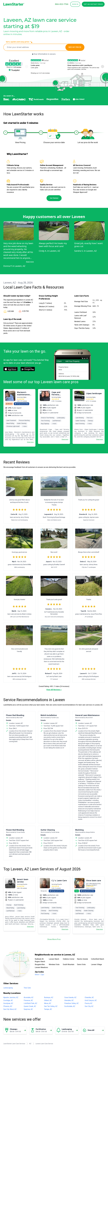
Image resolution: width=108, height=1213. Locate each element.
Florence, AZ (28, 1000)
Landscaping (8, 988)
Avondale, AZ (28, 997)
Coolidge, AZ (8, 1000)
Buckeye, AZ (48, 997)
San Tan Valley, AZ (50, 1006)
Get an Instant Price (93, 4)
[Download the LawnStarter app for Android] (28, 369)
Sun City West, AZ (10, 1009)
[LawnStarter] (13, 4)
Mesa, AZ (47, 1003)
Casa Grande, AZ (70, 997)
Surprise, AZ (28, 1009)
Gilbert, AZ (48, 1000)
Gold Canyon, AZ (91, 1000)
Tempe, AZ (48, 1009)
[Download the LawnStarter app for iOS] (10, 369)
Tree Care (27, 988)
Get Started (54, 198)
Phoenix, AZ (7, 1006)
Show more (30, 442)
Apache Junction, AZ (10, 997)
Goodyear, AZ (8, 1003)
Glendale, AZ (69, 1000)
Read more (30, 262)
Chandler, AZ (89, 997)
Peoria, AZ (88, 1003)
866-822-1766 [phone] (61, 4)
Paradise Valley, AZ (71, 1003)
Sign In (75, 4)
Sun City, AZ (89, 1006)
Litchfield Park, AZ (30, 1003)
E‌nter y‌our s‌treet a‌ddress (18, 47)
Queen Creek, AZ (30, 1006)
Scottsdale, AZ (69, 1006)
